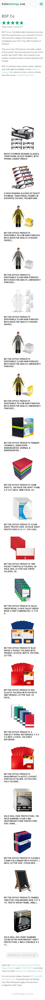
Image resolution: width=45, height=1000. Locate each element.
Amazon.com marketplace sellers (28, 971)
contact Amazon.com (25, 75)
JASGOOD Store (33, 965)
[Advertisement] (22, 101)
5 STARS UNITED (27, 968)
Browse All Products (21, 955)
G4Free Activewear (18, 965)
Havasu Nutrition (9, 968)
